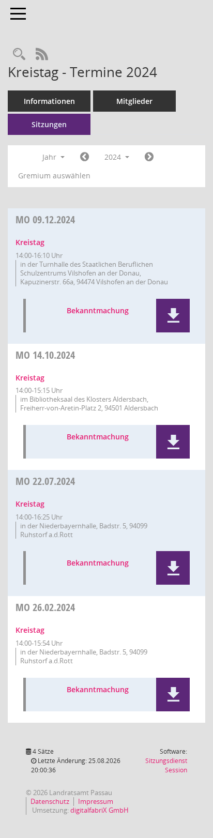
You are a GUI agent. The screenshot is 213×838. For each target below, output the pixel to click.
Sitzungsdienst (166, 765)
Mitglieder (134, 101)
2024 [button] (113, 157)
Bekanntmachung (98, 311)
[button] (173, 315)
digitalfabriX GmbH (99, 810)
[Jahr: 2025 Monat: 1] (149, 157)
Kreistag (30, 242)
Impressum (95, 801)
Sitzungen (49, 124)
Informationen (49, 101)
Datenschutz (50, 801)
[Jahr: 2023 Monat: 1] (84, 157)
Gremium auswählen (54, 175)
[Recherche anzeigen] (19, 54)
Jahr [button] (50, 157)
